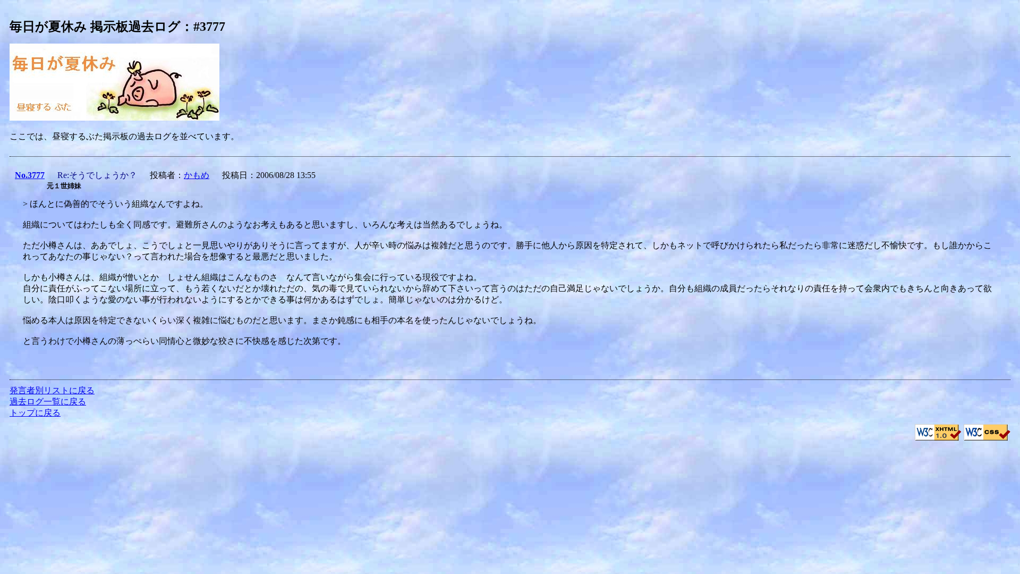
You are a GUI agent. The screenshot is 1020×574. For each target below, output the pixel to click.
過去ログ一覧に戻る (48, 401)
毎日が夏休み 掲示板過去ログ (95, 26)
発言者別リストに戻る (52, 390)
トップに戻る (35, 412)
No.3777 (30, 175)
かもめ (196, 175)
